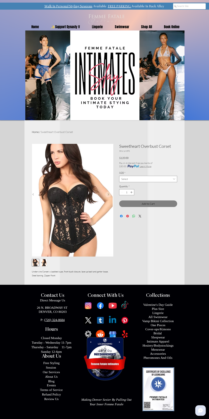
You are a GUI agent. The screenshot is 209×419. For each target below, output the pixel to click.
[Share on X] (140, 216)
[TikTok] (124, 305)
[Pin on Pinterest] (127, 216)
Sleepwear (158, 337)
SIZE (122, 172)
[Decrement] (122, 192)
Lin (154, 313)
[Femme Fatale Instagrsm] (88, 305)
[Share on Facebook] (121, 216)
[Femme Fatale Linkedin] (112, 320)
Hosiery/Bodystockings (158, 345)
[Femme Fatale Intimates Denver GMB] (112, 334)
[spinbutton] (127, 192)
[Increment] (132, 192)
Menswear (158, 349)
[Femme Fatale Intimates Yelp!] (124, 334)
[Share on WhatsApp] (134, 216)
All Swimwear (158, 317)
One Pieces (158, 325)
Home (35, 132)
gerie (160, 313)
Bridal (158, 333)
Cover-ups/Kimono (158, 329)
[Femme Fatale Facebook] (100, 305)
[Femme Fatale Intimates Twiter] (88, 320)
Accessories (158, 353)
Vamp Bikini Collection (158, 321)
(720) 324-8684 (54, 320)
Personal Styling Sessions (74, 6)
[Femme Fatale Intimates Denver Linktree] (88, 334)
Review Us (51, 399)
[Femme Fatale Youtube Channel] (112, 305)
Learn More (145, 166)
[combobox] (148, 179)
